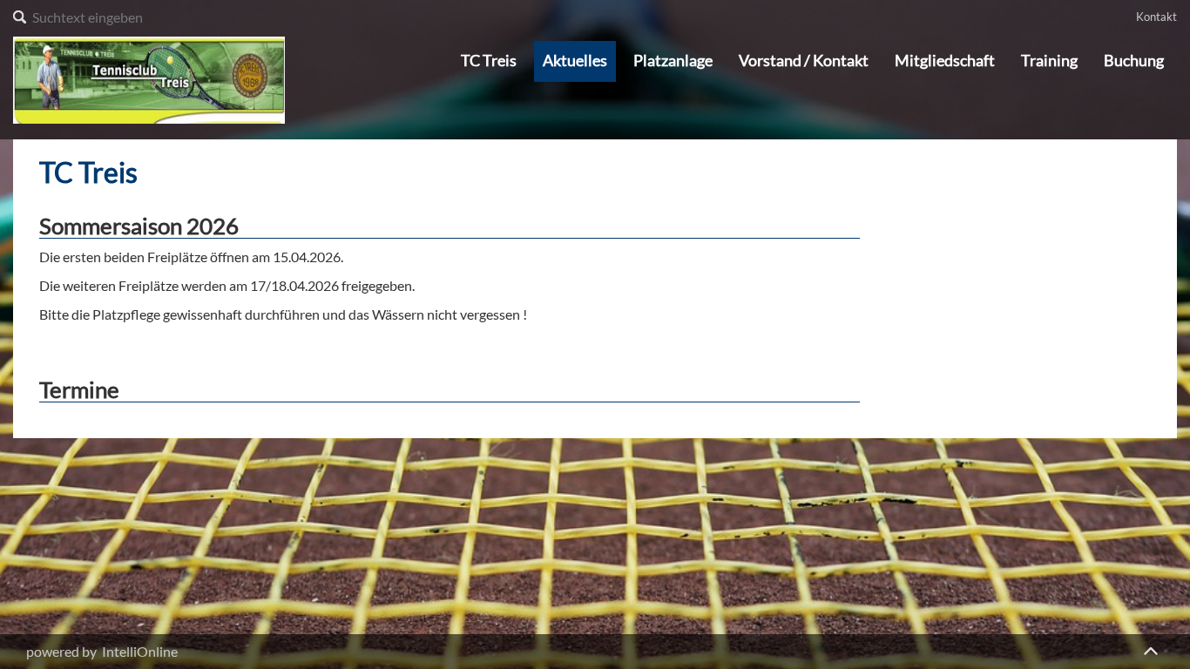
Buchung (1134, 60)
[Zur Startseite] (149, 78)
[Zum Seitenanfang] (1150, 647)
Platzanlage (673, 60)
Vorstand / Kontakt (804, 60)
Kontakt (1156, 17)
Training (1049, 60)
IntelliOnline (140, 651)
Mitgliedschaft (945, 60)
